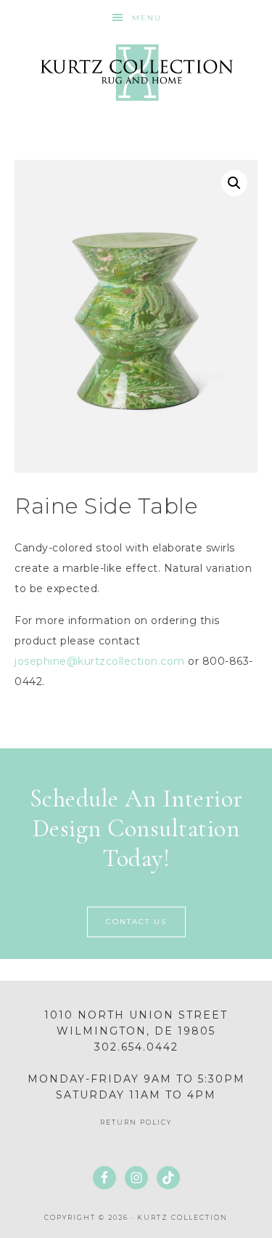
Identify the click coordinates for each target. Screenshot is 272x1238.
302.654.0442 (136, 1046)
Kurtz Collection (136, 72)
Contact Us (136, 921)
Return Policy (136, 1122)
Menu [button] (147, 18)
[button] (234, 183)
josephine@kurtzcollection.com (100, 661)
